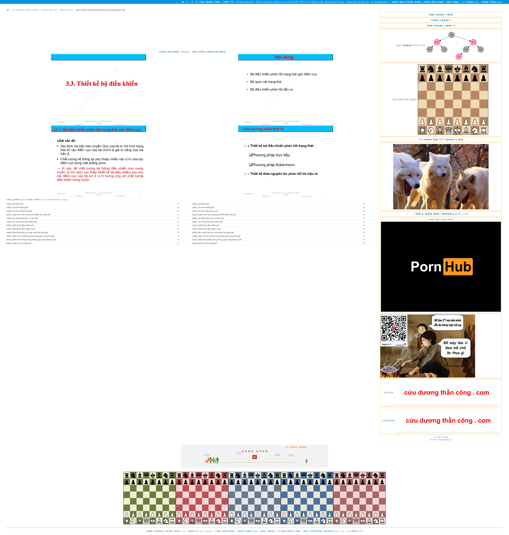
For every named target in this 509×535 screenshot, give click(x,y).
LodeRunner (388, 420)
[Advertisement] (192, 30)
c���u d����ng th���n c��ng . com (166, 531)
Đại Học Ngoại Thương (334, 2)
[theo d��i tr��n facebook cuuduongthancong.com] (192, 2)
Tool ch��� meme (470, 2)
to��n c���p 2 (268, 531)
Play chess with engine (404, 99)
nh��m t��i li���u (224, 531)
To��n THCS (228, 2)
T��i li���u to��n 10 (440, 25)
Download (185, 51)
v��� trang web (195, 531)
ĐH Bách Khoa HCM (245, 2)
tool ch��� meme (354, 531)
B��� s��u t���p (434, 2)
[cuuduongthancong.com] (182, 2)
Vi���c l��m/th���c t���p (406, 2)
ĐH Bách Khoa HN (263, 2)
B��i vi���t (452, 2)
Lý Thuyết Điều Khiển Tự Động (25, 10)
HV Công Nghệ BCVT (380, 2)
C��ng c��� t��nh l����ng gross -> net (441, 213)
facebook (208, 531)
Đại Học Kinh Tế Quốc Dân (357, 2)
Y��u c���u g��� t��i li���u (209, 51)
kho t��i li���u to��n (289, 531)
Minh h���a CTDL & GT (411, 45)
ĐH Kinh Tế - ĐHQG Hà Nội (311, 2)
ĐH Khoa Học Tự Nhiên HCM (285, 2)
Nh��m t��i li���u (169, 51)
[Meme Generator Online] (440, 176)
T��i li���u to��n (441, 14)
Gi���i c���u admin (491, 2)
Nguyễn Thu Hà (66, 10)
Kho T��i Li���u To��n (207, 2)
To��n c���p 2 (440, 20)
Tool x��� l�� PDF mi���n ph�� (441, 139)
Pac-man (388, 392)
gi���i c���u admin (247, 531)
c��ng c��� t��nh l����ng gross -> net (323, 531)
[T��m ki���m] (187, 2)
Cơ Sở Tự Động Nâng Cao (441, 440)
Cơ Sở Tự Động (441, 437)
